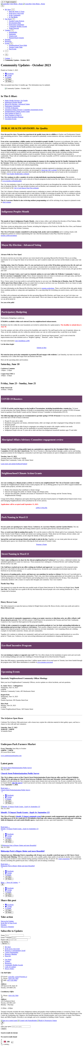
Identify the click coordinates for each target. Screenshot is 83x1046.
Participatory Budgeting (12, 106)
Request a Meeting (11, 954)
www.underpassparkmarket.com (11, 755)
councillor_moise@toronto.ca (17, 977)
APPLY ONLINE (41, 508)
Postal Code (5, 939)
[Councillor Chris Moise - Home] (23, 4)
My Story (8, 947)
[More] (13, 10)
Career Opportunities (11, 952)
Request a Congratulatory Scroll (15, 950)
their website (7, 202)
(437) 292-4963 (12, 980)
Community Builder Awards (14, 965)
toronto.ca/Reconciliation (9, 235)
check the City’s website (49, 170)
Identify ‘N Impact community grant (28, 816)
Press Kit (8, 956)
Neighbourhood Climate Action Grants (17, 111)
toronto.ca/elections (48, 288)
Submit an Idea (41, 348)
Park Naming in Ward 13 (13, 113)
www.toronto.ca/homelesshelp (12, 181)
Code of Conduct (10, 967)
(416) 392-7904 (13, 995)
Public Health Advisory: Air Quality (16, 100)
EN (8, 1042)
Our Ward (8, 959)
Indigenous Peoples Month (13, 102)
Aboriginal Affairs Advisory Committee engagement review (24, 110)
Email (6, 937)
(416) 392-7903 (13, 978)
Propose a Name (41, 544)
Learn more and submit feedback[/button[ (14, 464)
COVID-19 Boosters (11, 108)
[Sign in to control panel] (9, 1020)
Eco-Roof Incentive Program (14, 117)
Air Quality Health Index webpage (18, 174)
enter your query (6, 1026)
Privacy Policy (9, 969)
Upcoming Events (10, 119)
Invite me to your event (12, 949)
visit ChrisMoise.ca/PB (22, 341)
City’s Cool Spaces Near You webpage (26, 188)
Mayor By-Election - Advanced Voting (17, 104)
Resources (8, 963)
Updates (8, 58)
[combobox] (6, 1041)
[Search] (2, 6)
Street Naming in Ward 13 (13, 115)
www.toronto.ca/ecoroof (45, 662)
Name (3, 935)
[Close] (2, 884)
